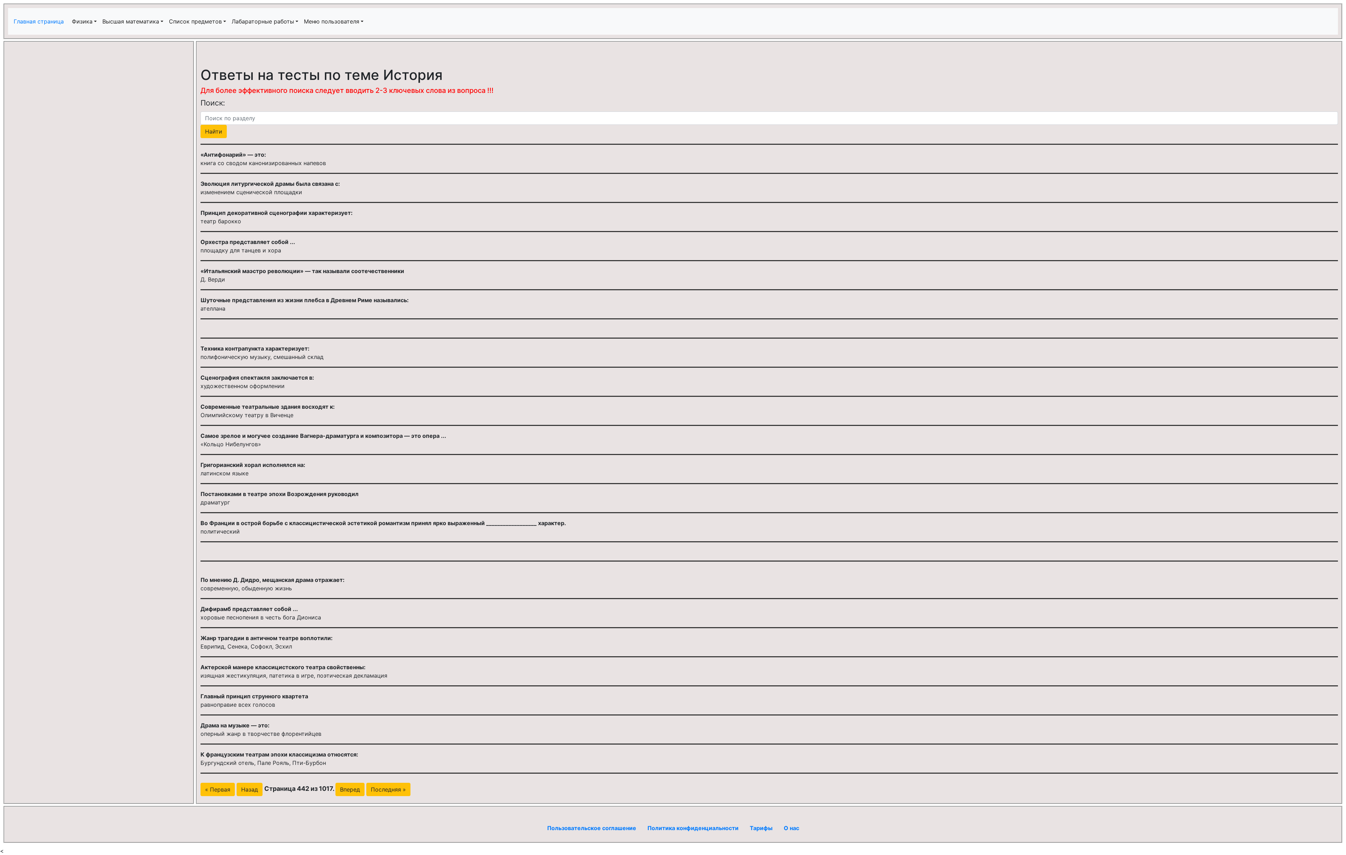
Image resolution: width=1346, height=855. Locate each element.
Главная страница (40, 21)
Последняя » (388, 789)
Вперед (350, 789)
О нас (791, 828)
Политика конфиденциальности (693, 828)
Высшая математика (130, 21)
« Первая (217, 789)
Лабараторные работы (263, 21)
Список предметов (195, 21)
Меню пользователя (331, 21)
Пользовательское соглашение (591, 828)
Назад (249, 789)
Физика (82, 21)
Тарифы (761, 828)
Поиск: (212, 102)
